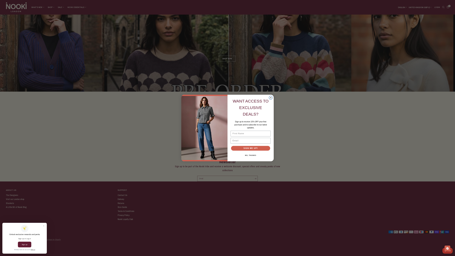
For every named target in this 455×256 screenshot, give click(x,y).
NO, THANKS (250, 155)
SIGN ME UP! (250, 148)
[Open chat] (447, 248)
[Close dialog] (271, 97)
